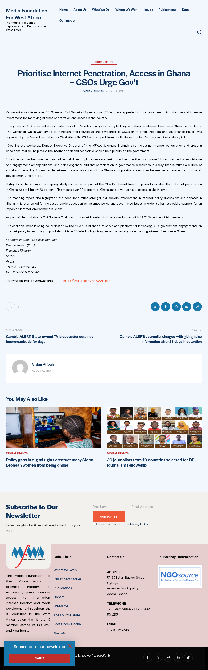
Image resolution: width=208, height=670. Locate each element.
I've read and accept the (121, 524)
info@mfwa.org (118, 629)
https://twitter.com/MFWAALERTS (86, 281)
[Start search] (200, 32)
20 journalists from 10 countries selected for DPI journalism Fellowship (151, 462)
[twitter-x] (158, 657)
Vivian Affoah (43, 364)
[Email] (186, 306)
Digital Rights (104, 61)
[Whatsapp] (176, 306)
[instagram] (168, 657)
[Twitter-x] (155, 306)
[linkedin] (178, 657)
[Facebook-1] (165, 306)
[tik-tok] (188, 657)
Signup (40, 658)
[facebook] (147, 657)
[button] (197, 306)
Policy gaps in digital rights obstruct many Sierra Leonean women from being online (49, 462)
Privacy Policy (139, 524)
